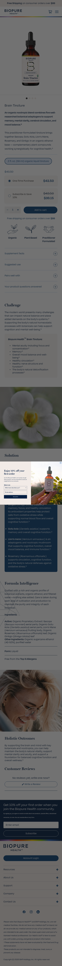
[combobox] (15, 487)
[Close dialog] (61, 463)
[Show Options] (26, 487)
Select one (7, 485)
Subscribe (15, 496)
